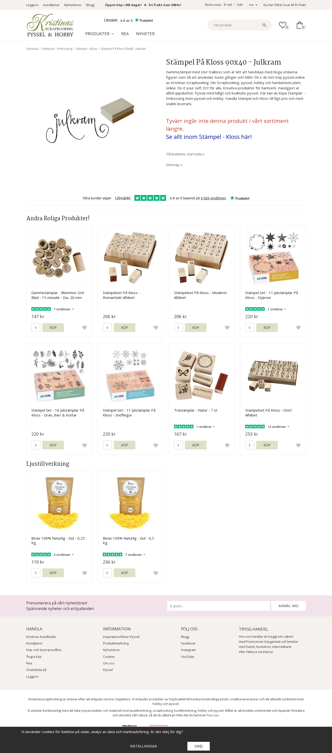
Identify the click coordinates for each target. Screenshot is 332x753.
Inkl (229, 5)
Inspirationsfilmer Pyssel (121, 637)
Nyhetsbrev (72, 5)
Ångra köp (34, 656)
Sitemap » (174, 164)
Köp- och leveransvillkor (44, 650)
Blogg (90, 5)
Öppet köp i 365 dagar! (123, 5)
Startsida (32, 49)
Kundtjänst (51, 5)
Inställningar (143, 746)
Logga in (32, 5)
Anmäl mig (288, 605)
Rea (125, 33)
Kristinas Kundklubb (41, 637)
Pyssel (108, 670)
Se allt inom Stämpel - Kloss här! (209, 137)
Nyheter (145, 33)
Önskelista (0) (36, 670)
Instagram (188, 650)
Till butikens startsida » (185, 154)
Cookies (109, 656)
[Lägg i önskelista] (84, 327)
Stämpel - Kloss (86, 49)
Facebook (188, 643)
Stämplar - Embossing (57, 49)
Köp (53, 327)
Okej (198, 746)
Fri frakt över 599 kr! (165, 5)
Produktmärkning (116, 643)
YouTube (187, 656)
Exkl (240, 5)
